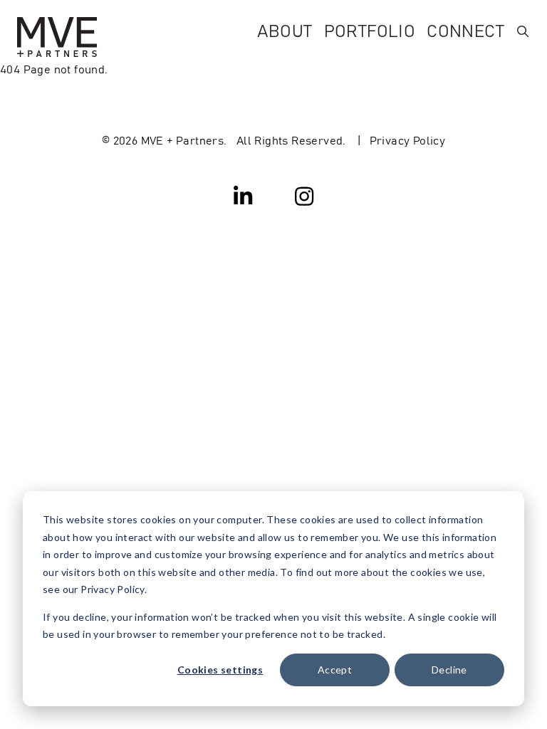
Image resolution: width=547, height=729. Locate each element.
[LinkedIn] (243, 195)
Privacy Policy (408, 139)
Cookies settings (220, 670)
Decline (449, 670)
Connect (465, 29)
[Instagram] (304, 195)
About (285, 29)
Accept (335, 670)
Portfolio (370, 29)
